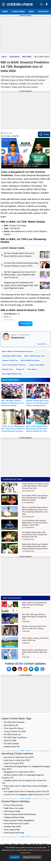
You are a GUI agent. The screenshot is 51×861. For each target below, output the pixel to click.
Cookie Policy (25, 853)
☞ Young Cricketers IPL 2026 (14, 731)
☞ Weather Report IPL (11, 747)
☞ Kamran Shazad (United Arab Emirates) (19, 814)
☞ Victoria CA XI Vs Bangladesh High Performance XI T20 (25, 794)
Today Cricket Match (37, 365)
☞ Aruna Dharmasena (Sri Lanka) (15, 823)
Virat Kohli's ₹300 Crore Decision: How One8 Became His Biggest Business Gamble (35, 498)
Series (26, 844)
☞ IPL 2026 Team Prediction (13, 722)
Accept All (14, 857)
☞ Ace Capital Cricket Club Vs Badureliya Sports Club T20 (25, 791)
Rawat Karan (8, 133)
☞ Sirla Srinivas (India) (11, 811)
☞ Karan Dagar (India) (11, 830)
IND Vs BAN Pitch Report (30, 360)
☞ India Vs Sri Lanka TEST (13, 763)
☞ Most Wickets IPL (10, 725)
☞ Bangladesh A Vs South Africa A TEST (18, 772)
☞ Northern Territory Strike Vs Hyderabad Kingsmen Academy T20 (23, 775)
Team (19, 844)
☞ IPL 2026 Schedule (10, 744)
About (13, 844)
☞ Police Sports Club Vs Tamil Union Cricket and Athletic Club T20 (25, 786)
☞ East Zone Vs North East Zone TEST (18, 757)
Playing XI (20, 369)
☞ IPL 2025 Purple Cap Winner (14, 737)
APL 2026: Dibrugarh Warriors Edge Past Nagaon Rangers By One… (34, 616)
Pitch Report (32, 369)
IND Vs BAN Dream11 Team (34, 356)
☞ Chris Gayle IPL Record (12, 728)
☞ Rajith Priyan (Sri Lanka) (13, 808)
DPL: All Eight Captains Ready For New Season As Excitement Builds (12, 403)
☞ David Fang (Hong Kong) (13, 833)
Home (5, 12)
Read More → (43, 344)
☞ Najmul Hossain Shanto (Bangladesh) (18, 820)
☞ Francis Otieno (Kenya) (12, 805)
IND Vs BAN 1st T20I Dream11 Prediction (17, 351)
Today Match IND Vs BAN (11, 356)
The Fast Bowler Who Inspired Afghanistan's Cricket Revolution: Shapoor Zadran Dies (35, 522)
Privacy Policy (41, 850)
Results (44, 844)
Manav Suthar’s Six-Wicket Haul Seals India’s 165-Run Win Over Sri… (34, 652)
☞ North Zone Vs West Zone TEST (16, 760)
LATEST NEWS (18, 12)
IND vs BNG (26, 57)
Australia (43, 12)
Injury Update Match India (12, 374)
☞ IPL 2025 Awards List (11, 734)
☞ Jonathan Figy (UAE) (11, 826)
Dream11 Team (7, 369)
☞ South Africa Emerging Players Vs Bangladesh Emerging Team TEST (26, 766)
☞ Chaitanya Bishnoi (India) (13, 817)
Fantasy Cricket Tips (10, 360)
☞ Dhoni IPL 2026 (9, 740)
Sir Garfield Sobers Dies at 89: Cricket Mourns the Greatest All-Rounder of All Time (34, 534)
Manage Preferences (32, 857)
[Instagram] (20, 669)
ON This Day (35, 844)
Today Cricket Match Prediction (14, 365)
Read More (25, 324)
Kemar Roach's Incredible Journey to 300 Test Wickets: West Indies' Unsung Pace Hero (35, 486)
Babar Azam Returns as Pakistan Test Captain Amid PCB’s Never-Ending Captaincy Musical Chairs (35, 546)
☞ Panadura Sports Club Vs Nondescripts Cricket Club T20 (24, 780)
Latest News (14, 57)
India (31, 12)
